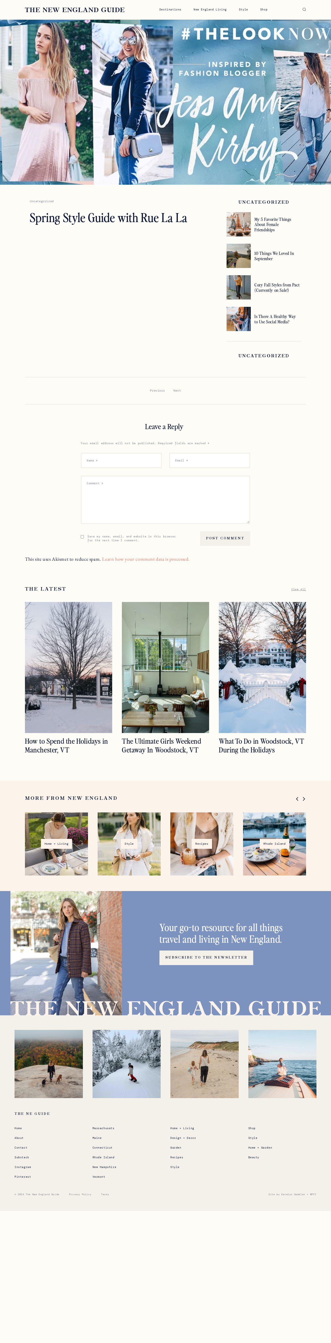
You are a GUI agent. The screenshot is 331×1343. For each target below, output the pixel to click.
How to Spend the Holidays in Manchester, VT (66, 745)
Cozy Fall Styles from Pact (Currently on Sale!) (277, 287)
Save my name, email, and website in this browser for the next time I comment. (131, 538)
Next (177, 390)
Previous (157, 390)
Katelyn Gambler (293, 1194)
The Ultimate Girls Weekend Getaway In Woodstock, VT (161, 745)
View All (298, 589)
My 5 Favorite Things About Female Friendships (272, 224)
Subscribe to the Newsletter (206, 957)
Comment (95, 483)
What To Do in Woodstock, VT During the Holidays (261, 745)
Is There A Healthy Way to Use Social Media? (275, 319)
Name (92, 460)
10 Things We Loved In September (274, 255)
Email (181, 460)
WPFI (313, 1194)
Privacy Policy (80, 1194)
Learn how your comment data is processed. (146, 559)
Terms (105, 1194)
